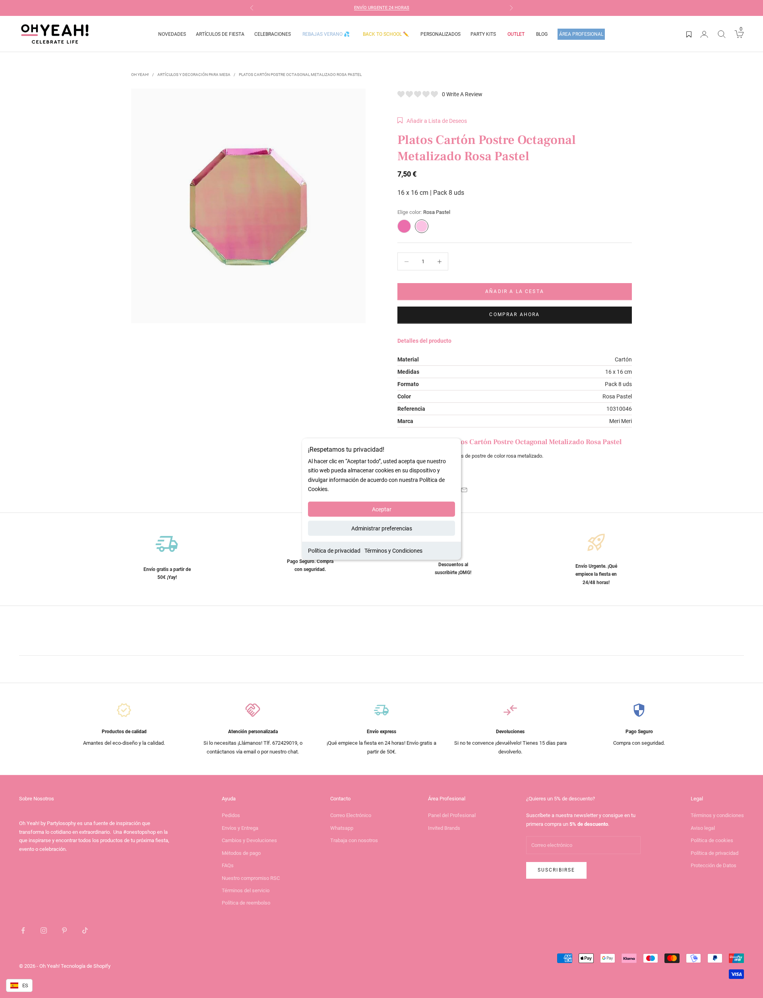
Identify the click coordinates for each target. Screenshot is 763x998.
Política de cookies (712, 840)
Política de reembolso (246, 903)
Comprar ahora (514, 314)
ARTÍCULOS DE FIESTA (220, 34)
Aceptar (381, 509)
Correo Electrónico (350, 815)
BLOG (542, 34)
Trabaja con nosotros (354, 840)
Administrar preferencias (381, 528)
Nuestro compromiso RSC (251, 878)
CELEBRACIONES (272, 34)
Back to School (386, 34)
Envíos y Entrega (240, 828)
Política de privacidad (334, 550)
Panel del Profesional (452, 815)
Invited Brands (444, 828)
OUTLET (516, 34)
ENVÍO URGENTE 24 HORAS (381, 7)
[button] (432, 121)
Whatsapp (341, 828)
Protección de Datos (713, 865)
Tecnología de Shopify (85, 966)
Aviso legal (703, 828)
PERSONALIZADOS (440, 34)
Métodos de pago (241, 853)
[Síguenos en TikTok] (85, 930)
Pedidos (231, 815)
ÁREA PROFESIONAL (581, 34)
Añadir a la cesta (514, 291)
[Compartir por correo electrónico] (464, 490)
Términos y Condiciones (393, 550)
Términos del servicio (245, 890)
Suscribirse (556, 870)
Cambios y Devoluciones (249, 840)
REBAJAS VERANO (326, 34)
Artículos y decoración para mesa (193, 74)
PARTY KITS (483, 34)
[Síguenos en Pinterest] (64, 930)
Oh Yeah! (140, 74)
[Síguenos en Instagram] (44, 930)
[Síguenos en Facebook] (23, 930)
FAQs (228, 865)
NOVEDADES (172, 34)
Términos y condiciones (717, 815)
